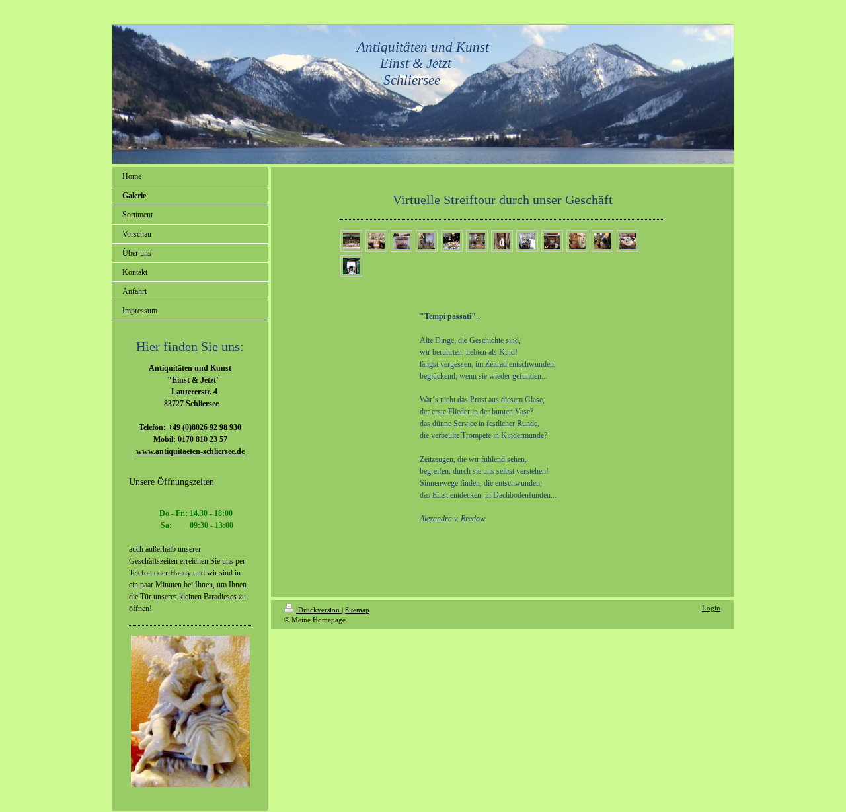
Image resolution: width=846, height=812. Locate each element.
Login (711, 608)
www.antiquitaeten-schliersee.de (190, 451)
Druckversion (319, 610)
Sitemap (357, 610)
